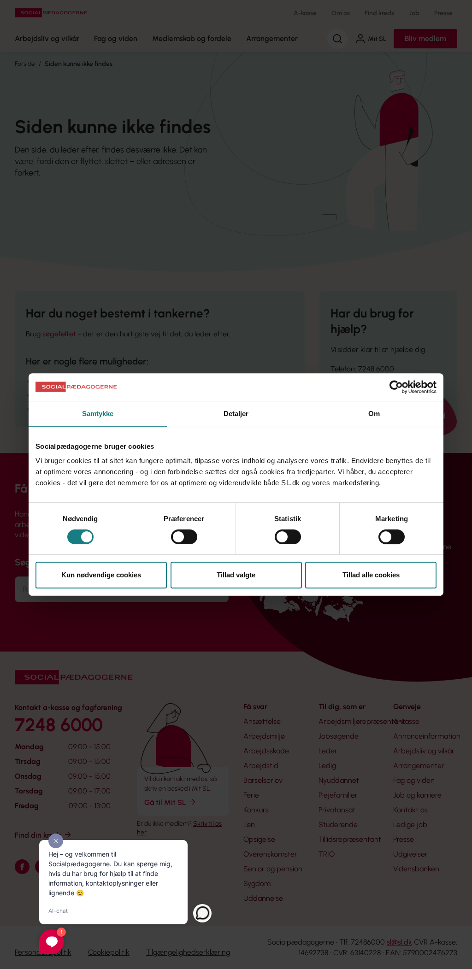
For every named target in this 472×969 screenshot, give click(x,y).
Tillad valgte (236, 575)
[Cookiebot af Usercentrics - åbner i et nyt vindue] (396, 387)
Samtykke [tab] (98, 413)
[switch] (184, 536)
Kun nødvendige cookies (101, 575)
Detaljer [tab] (236, 413)
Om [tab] (374, 413)
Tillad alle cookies (371, 575)
